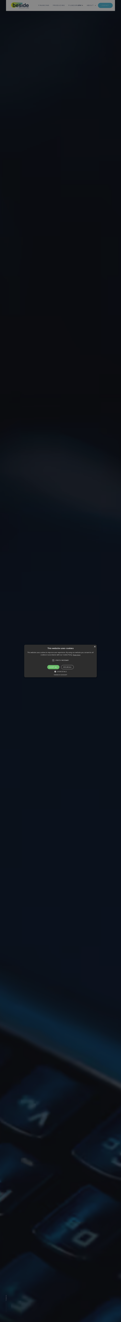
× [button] (95, 647)
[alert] (60, 661)
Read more (76, 655)
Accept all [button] (53, 667)
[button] (60, 661)
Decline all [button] (67, 667)
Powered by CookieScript (60, 675)
